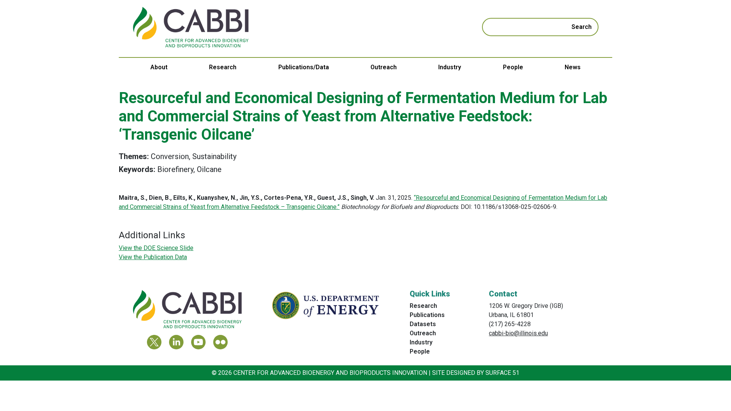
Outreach (383, 67)
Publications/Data (303, 67)
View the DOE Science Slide (156, 248)
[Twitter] (154, 342)
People (513, 67)
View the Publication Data (153, 257)
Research (222, 67)
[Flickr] (220, 342)
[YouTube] (198, 342)
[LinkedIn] (176, 342)
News (573, 67)
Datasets (423, 324)
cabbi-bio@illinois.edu (518, 333)
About (159, 67)
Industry (449, 67)
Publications (427, 315)
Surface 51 (502, 372)
